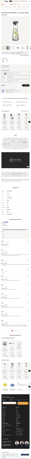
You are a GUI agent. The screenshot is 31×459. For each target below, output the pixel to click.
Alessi (17, 410)
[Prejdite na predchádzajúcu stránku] (10, 330)
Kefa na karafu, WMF (10, 76)
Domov (3, 420)
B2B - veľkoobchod (19, 431)
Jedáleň (3, 410)
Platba (3, 433)
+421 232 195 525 (6, 441)
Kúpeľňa (3, 417)
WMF (8, 211)
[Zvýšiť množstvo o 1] (20, 85)
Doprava (3, 431)
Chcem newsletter (23, 403)
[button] (4, 376)
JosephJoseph (18, 417)
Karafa (8, 207)
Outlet (3, 422)
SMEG (17, 412)
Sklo (7, 202)
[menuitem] (2, 7)
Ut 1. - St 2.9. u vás (4, 65)
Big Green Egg (18, 415)
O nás (17, 426)
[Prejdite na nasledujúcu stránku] (20, 330)
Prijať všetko (25, 454)
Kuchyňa (3, 409)
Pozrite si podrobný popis (24, 55)
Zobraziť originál (5, 244)
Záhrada (3, 415)
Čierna (8, 200)
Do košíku (26, 85)
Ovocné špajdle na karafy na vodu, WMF (12, 80)
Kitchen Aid (17, 414)
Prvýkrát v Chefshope (19, 433)
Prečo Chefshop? (18, 428)
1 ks (7, 204)
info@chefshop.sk (6, 444)
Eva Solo (17, 422)
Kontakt (3, 426)
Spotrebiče (4, 414)
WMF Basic (8, 209)
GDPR (3, 428)
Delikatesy (4, 412)
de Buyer (17, 420)
